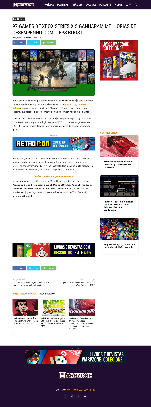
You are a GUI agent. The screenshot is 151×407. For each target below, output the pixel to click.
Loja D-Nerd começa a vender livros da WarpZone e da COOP (78, 283)
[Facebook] (66, 396)
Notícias (18, 19)
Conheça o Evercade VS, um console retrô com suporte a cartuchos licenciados (31, 283)
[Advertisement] (54, 217)
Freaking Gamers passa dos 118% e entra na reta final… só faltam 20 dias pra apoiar (25, 321)
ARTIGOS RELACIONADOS (25, 293)
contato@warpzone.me (81, 389)
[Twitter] (78, 396)
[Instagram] (72, 396)
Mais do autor (47, 293)
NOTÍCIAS (49, 4)
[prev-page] (14, 333)
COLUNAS (91, 4)
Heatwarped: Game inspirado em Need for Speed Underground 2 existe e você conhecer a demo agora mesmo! (81, 323)
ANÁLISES (77, 4)
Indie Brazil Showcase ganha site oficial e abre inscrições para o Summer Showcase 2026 (53, 322)
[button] (135, 5)
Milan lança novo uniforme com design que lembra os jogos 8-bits (118, 164)
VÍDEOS (118, 4)
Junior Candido (23, 37)
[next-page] (17, 333)
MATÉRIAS (62, 4)
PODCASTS (105, 4)
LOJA (128, 4)
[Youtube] (85, 396)
